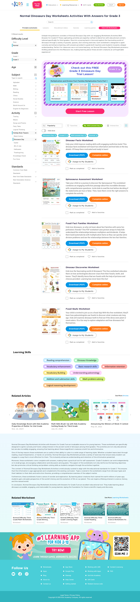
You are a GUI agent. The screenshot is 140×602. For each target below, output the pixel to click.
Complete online (100, 155)
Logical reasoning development (61, 385)
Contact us (47, 584)
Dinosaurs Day (19, 139)
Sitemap (68, 575)
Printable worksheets (29, 28)
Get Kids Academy (94, 575)
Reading (16, 92)
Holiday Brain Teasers (20, 133)
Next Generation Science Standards (21, 181)
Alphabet (16, 82)
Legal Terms (64, 595)
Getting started (70, 584)
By (44, 126)
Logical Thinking (19, 130)
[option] (30, 414)
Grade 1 (15, 56)
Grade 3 (15, 60)
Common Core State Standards (20, 171)
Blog (44, 575)
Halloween (17, 149)
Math (15, 86)
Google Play (69, 571)
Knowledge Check (19, 156)
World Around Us (19, 105)
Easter (16, 143)
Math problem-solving (93, 379)
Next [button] (130, 415)
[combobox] (54, 125)
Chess (15, 95)
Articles (125, 396)
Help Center (69, 580)
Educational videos (61, 28)
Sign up (121, 5)
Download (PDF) (77, 155)
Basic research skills (88, 366)
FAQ (111, 571)
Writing (15, 89)
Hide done (51, 131)
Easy (15, 42)
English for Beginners (20, 109)
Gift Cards (87, 5)
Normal (15, 45)
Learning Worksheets (120, 498)
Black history (18, 136)
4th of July (17, 146)
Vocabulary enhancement (59, 366)
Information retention (115, 366)
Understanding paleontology (86, 372)
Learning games (90, 28)
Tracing (15, 116)
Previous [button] (10, 415)
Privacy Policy (75, 595)
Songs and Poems (19, 123)
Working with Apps (94, 571)
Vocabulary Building (56, 372)
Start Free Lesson (85, 111)
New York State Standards (22, 176)
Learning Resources (69, 5)
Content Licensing (116, 567)
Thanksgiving (18, 152)
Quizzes (76, 28)
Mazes (15, 120)
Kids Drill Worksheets (109, 28)
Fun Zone (16, 159)
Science (16, 102)
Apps (45, 571)
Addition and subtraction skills (61, 379)
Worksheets (47, 567)
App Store (68, 567)
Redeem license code (95, 584)
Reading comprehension (58, 360)
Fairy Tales (17, 126)
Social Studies (18, 99)
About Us (46, 580)
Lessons (46, 28)
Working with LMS (94, 567)
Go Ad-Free (99, 5)
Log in (111, 5)
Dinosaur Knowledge (86, 360)
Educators (52, 5)
